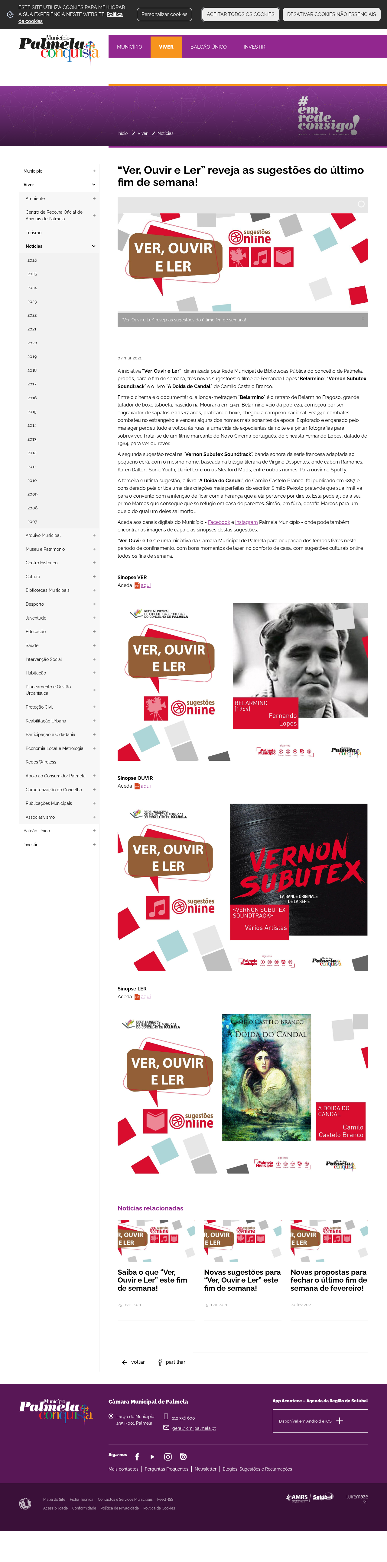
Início (123, 133)
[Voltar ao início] (59, 50)
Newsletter (205, 1469)
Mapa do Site (54, 1499)
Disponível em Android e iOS (305, 1421)
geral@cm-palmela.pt (194, 1428)
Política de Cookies (159, 1508)
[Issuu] (183, 1457)
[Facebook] (137, 1457)
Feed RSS (165, 1499)
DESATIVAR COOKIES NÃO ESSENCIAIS (331, 14)
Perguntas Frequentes (166, 1469)
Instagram (246, 522)
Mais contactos (123, 1469)
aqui (146, 585)
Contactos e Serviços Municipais (125, 1499)
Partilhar (175, 1362)
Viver (143, 133)
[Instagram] (168, 1457)
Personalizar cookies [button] (164, 14)
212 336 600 (183, 1418)
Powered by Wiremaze (357, 1499)
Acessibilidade (25, 1504)
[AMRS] (342, 1509)
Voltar (138, 1362)
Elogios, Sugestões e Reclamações (257, 1469)
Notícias (166, 133)
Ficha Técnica (81, 1499)
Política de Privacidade (120, 1508)
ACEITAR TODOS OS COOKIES (241, 14)
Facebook (219, 522)
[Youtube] (152, 1457)
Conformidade (84, 1508)
